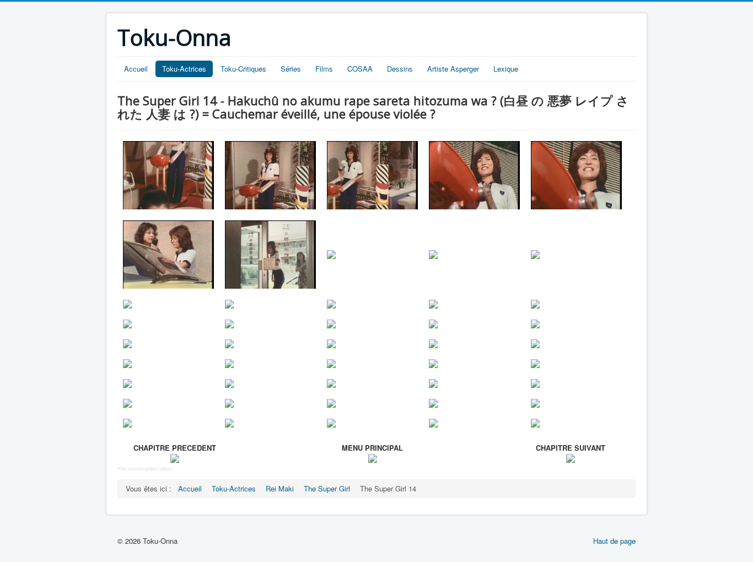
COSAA (360, 68)
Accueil (136, 68)
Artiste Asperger (453, 68)
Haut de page (614, 541)
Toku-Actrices (184, 68)
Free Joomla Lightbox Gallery (145, 469)
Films (324, 68)
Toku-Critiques (243, 68)
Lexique (505, 68)
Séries (291, 68)
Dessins (400, 68)
